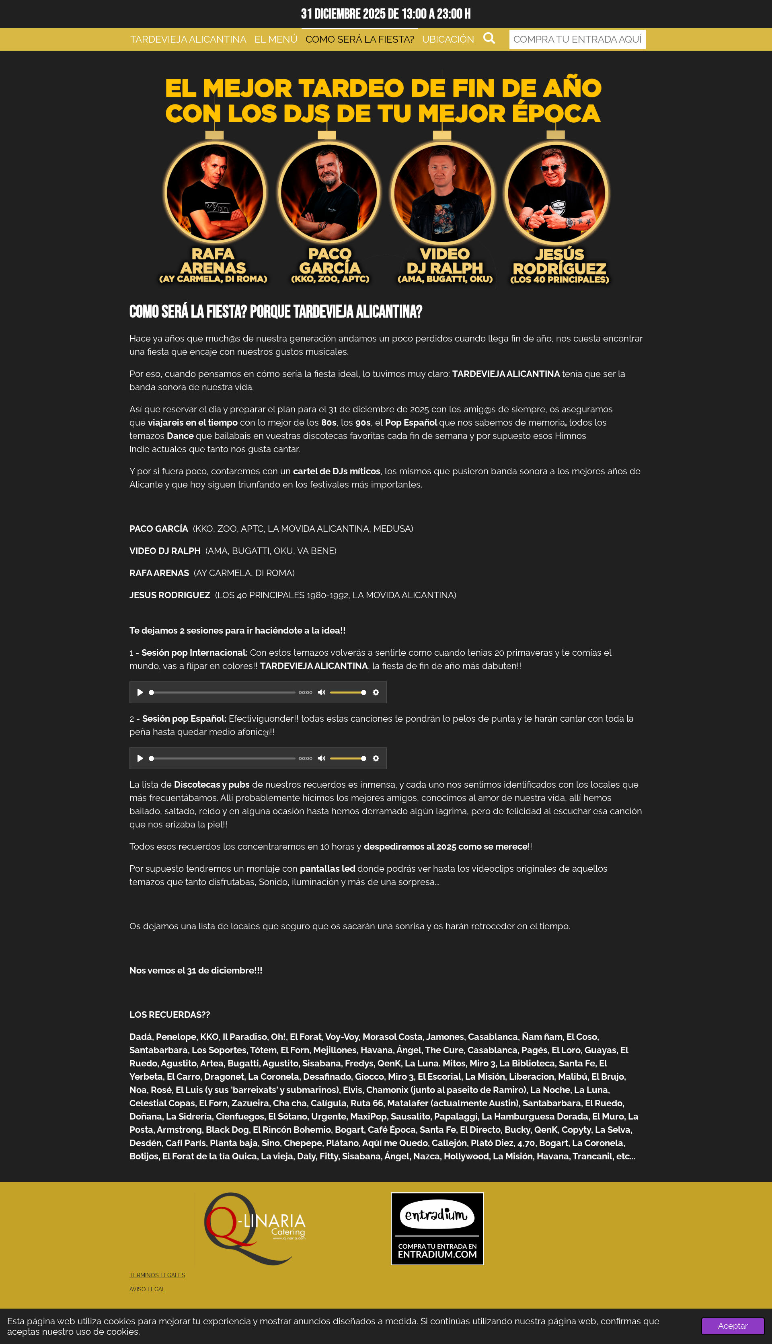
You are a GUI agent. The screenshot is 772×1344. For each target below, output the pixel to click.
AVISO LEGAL (147, 1289)
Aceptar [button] (733, 1326)
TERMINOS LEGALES (157, 1275)
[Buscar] (489, 38)
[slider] (222, 692)
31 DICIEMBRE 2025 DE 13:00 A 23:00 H (386, 14)
